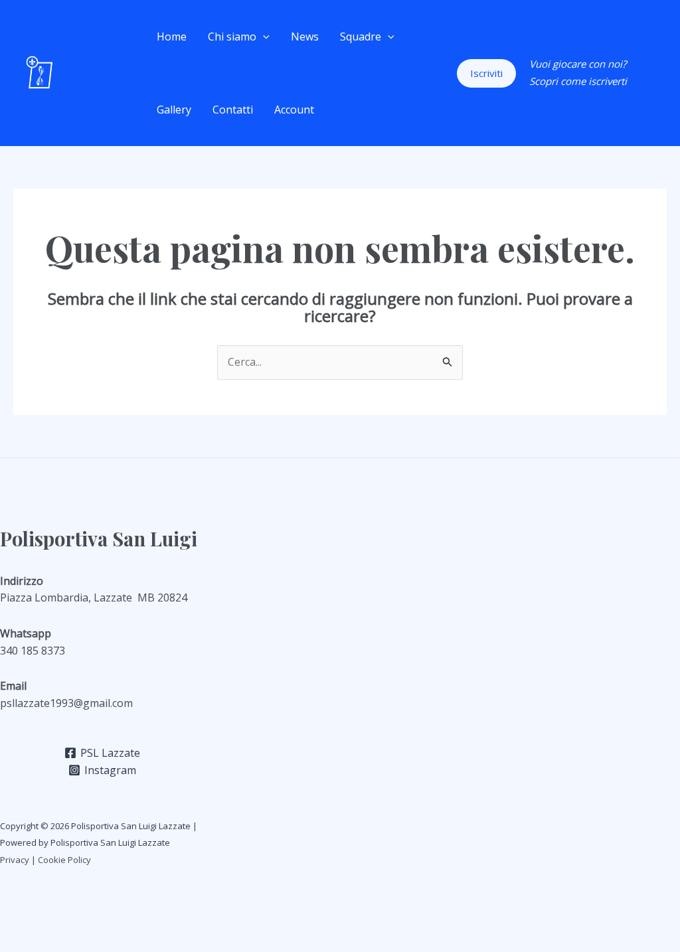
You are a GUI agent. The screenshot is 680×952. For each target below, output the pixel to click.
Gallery (174, 109)
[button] (263, 36)
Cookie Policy (65, 860)
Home (172, 36)
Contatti (232, 109)
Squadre (360, 36)
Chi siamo (232, 36)
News (305, 36)
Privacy (14, 860)
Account (294, 109)
